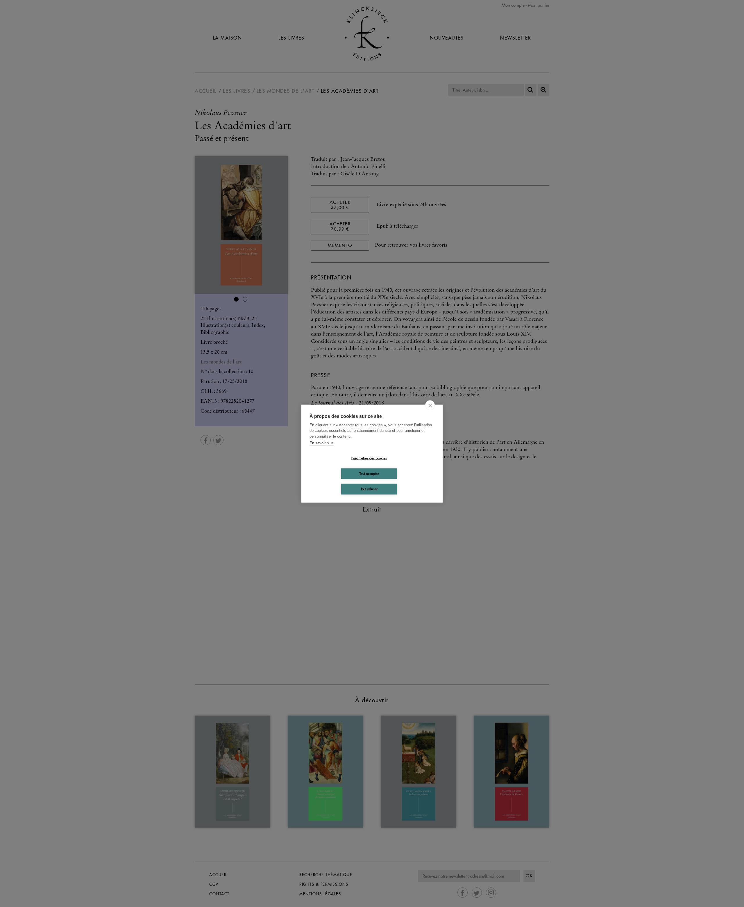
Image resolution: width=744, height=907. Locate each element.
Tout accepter (369, 473)
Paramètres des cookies (369, 458)
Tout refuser (369, 489)
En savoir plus (322, 443)
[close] (430, 405)
